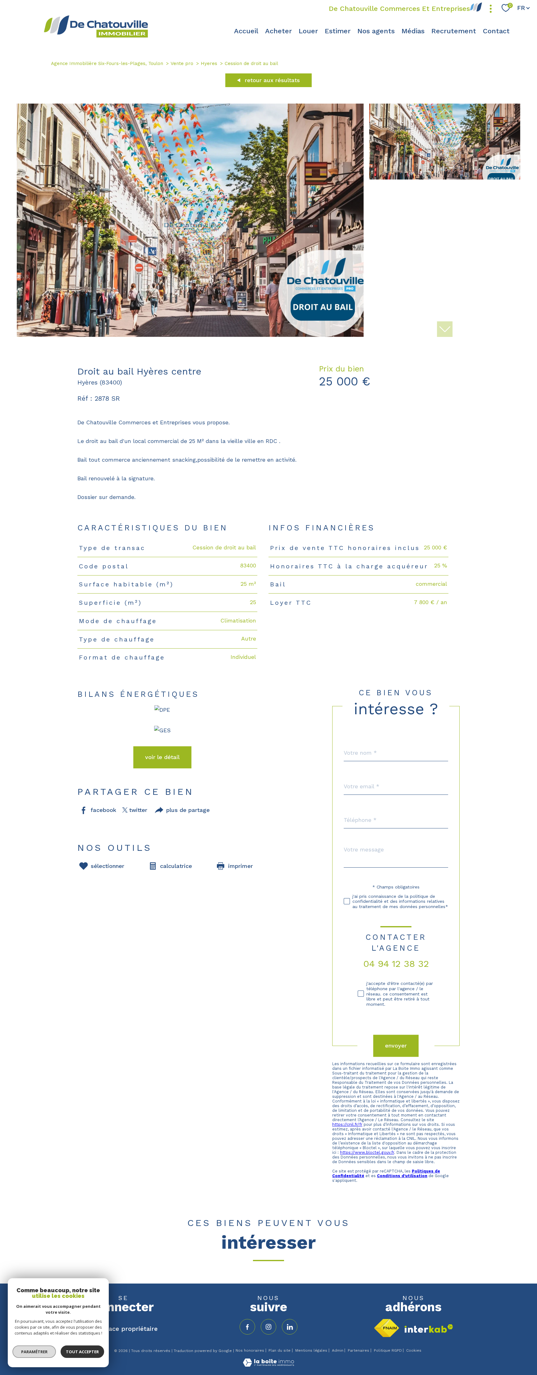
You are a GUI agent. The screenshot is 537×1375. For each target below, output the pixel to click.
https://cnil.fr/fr (347, 1124)
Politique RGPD (388, 1350)
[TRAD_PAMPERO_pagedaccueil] (96, 37)
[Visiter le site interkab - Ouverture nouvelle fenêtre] (429, 1328)
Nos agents (376, 31)
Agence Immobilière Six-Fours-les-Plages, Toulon (107, 63)
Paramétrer (34, 1351)
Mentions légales (311, 1350)
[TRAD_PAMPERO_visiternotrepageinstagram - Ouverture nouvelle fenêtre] (268, 1327)
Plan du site (279, 1350)
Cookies (413, 1351)
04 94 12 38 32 (396, 963)
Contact (496, 31)
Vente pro (182, 63)
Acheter (278, 31)
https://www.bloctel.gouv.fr (367, 1152)
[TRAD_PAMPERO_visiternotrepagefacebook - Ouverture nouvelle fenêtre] (247, 1327)
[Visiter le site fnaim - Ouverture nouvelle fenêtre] (386, 1328)
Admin (337, 1350)
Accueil (246, 31)
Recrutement (453, 31)
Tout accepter (82, 1351)
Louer (308, 31)
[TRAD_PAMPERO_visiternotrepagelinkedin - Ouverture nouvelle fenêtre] (289, 1327)
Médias (413, 31)
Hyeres (209, 63)
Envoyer (396, 1045)
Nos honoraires (250, 1350)
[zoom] (190, 335)
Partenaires (358, 1350)
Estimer (338, 31)
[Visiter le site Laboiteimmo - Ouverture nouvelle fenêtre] (268, 1364)
